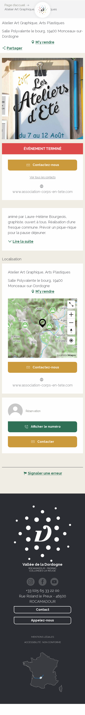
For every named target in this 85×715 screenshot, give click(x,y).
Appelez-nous (42, 620)
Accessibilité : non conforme (42, 642)
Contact (42, 609)
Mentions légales (42, 637)
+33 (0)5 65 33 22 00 (42, 590)
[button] (42, 98)
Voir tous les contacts (43, 177)
